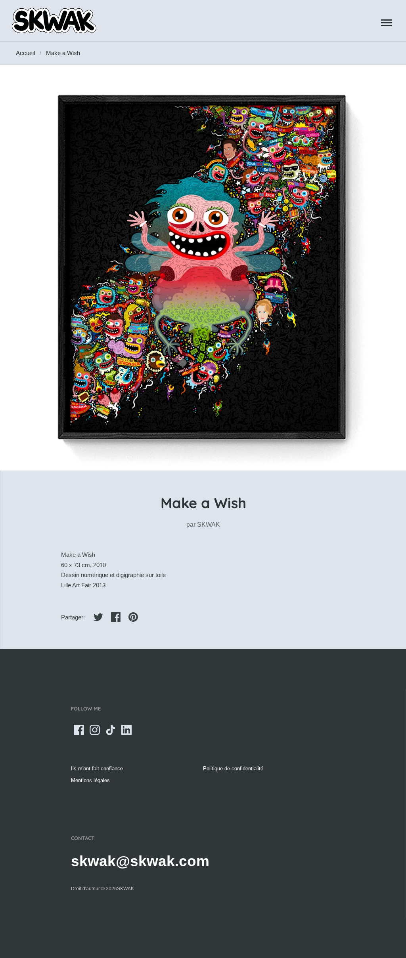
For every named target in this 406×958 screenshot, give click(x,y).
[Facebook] (79, 730)
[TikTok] (110, 730)
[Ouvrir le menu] (386, 22)
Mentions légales (90, 780)
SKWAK (208, 524)
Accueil (25, 53)
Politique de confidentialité (233, 768)
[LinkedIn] (126, 730)
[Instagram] (95, 730)
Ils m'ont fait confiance (97, 768)
